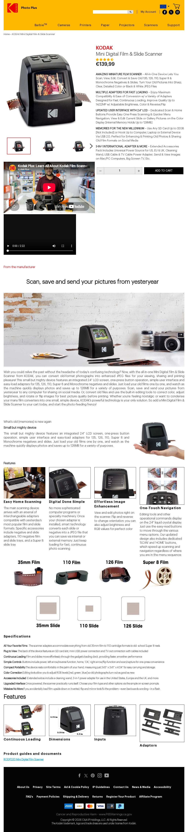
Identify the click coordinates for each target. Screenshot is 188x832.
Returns (97, 796)
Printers (85, 25)
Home (7, 34)
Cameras (64, 25)
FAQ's (29, 796)
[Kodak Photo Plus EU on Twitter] (86, 775)
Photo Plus (29, 7)
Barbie (41, 25)
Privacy (38, 787)
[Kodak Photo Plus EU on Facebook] (80, 775)
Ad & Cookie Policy (76, 787)
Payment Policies (48, 796)
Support (173, 25)
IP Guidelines (101, 787)
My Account (148, 11)
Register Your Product (121, 796)
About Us (23, 787)
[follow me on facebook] (164, 12)
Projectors (127, 25)
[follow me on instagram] (177, 12)
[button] (105, 59)
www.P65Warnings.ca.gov (115, 814)
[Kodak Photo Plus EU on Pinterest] (94, 775)
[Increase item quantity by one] (138, 170)
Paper (105, 25)
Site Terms (53, 787)
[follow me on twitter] (171, 12)
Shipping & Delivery (76, 796)
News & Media (141, 787)
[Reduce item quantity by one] (100, 170)
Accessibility (162, 787)
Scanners (151, 25)
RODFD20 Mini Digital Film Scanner (24, 759)
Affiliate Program (150, 796)
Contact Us (121, 787)
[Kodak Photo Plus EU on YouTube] (107, 775)
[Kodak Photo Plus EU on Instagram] (100, 775)
